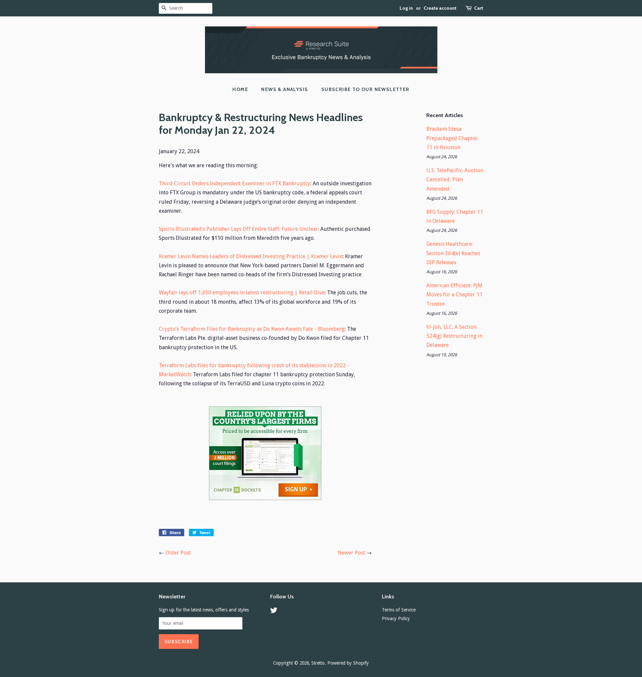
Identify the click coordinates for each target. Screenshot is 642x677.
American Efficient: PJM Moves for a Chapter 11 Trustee (454, 294)
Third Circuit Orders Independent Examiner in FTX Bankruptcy (234, 183)
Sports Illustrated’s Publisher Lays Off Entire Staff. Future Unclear (238, 229)
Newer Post (351, 553)
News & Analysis (284, 89)
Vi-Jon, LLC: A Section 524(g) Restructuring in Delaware (454, 336)
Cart (478, 8)
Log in (406, 8)
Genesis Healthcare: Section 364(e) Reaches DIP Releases (453, 253)
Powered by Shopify (348, 663)
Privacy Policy (396, 618)
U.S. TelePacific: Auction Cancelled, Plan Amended (454, 179)
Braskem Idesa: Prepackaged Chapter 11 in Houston (452, 138)
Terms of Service (399, 609)
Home (240, 89)
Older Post (178, 553)
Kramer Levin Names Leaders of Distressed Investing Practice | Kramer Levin (251, 256)
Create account (440, 8)
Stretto (318, 663)
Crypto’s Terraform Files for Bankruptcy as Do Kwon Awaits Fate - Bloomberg (252, 329)
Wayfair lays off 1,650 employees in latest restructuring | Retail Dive (242, 292)
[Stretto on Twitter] (274, 611)
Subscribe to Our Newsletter (365, 89)
